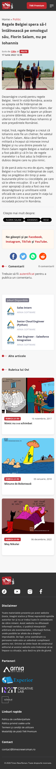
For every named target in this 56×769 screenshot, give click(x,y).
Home (6, 19)
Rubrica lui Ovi (12, 418)
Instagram (13, 241)
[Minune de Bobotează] (28, 466)
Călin (13, 51)
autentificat (27, 274)
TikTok (26, 241)
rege (46, 219)
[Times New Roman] (7, 5)
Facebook (35, 237)
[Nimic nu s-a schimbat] (28, 406)
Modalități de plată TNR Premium (19, 731)
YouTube (41, 241)
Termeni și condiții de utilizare (18, 727)
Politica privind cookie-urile (16, 723)
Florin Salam (13, 219)
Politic (17, 19)
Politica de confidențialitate (16, 719)
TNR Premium (36, 5)
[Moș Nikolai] (28, 527)
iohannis (32, 219)
